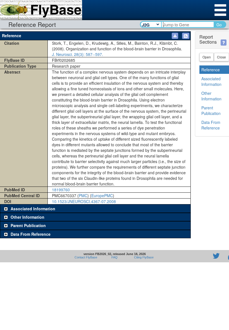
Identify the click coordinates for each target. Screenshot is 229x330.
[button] (185, 36)
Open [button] (206, 57)
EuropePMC (102, 195)
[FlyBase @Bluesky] (183, 256)
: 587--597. (77, 54)
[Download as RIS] (175, 36)
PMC (83, 195)
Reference (210, 69)
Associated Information (211, 81)
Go (219, 24)
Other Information (211, 96)
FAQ (114, 257)
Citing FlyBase (143, 257)
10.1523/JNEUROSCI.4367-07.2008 (84, 201)
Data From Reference (210, 125)
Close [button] (221, 57)
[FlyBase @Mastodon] (200, 256)
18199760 (61, 189)
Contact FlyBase (86, 257)
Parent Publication (211, 110)
